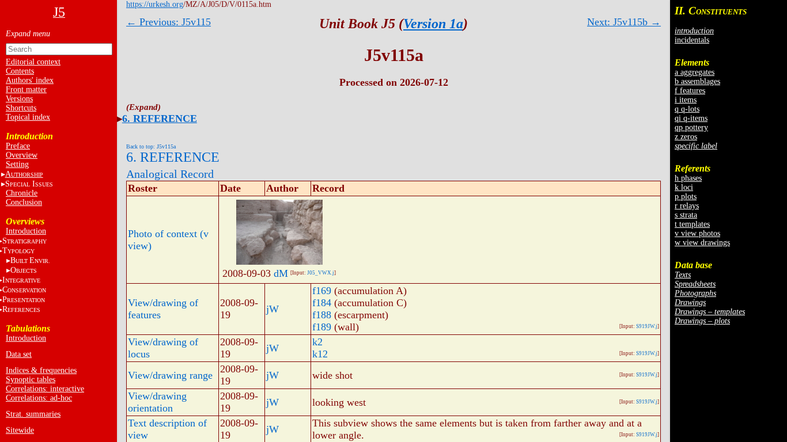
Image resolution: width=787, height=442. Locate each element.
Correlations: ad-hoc (39, 398)
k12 (320, 354)
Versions (19, 98)
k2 (317, 342)
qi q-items (691, 118)
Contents (20, 71)
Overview (21, 155)
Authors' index (30, 80)
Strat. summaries (33, 414)
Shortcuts (21, 108)
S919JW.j (646, 326)
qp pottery (691, 127)
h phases (688, 178)
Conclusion (24, 202)
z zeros (686, 136)
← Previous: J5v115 (168, 22)
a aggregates (694, 72)
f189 (321, 327)
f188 (321, 315)
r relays (687, 205)
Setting (17, 164)
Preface (18, 146)
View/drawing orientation (157, 402)
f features (690, 90)
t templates (692, 224)
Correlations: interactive (45, 388)
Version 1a (433, 23)
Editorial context (33, 62)
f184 (321, 302)
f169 (321, 290)
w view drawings (702, 242)
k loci (684, 187)
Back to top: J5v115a (151, 146)
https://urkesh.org (154, 4)
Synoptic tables (30, 379)
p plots (686, 196)
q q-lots (687, 109)
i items (686, 100)
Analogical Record (170, 173)
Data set (19, 354)
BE (30, 260)
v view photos (697, 233)
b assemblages (697, 81)
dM (281, 273)
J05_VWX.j (320, 273)
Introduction (26, 231)
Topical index (28, 117)
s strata (686, 215)
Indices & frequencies (41, 370)
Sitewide (20, 430)
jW (272, 309)
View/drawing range (170, 375)
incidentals (692, 40)
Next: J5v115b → (624, 22)
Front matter (26, 89)
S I (29, 184)
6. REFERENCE (159, 118)
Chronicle (21, 193)
